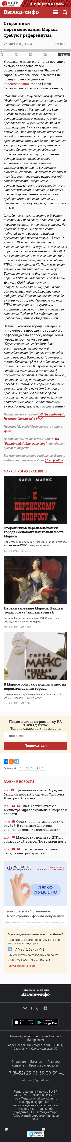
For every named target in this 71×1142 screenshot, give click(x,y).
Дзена (8, 431)
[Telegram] (16, 761)
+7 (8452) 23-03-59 (20, 960)
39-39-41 (45, 960)
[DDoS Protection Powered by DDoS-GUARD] (35, 1136)
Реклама (54, 1061)
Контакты (18, 1065)
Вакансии (36, 1061)
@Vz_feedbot (54, 460)
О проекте (18, 1061)
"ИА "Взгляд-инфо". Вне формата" (31, 441)
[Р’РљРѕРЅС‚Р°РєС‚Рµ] (6, 761)
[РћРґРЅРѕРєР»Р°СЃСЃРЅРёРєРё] (11, 761)
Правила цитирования (44, 1065)
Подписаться (35, 745)
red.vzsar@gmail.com (22, 965)
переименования (17, 84)
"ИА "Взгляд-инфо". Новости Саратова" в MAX (34, 416)
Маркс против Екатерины (25, 471)
